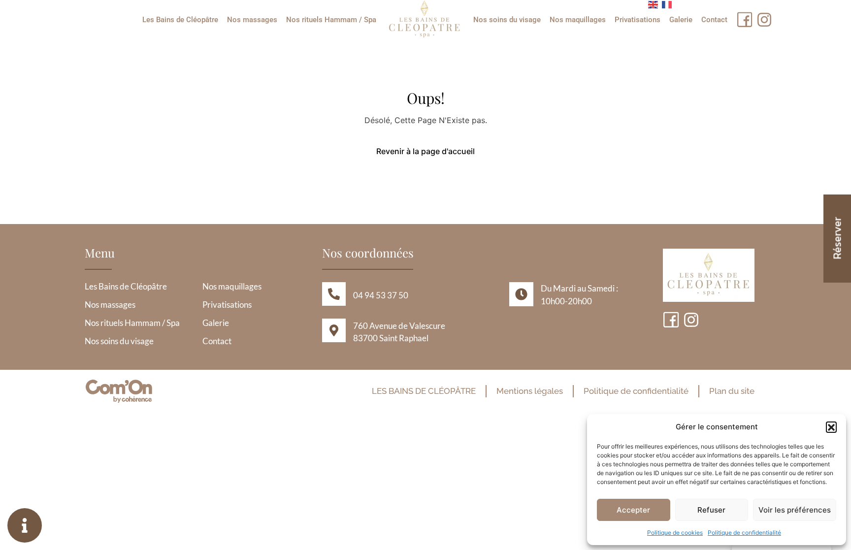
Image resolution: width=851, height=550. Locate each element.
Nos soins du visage (507, 19)
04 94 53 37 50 (380, 295)
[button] (831, 427)
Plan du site (731, 391)
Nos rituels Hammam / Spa (331, 19)
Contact (714, 19)
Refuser (711, 510)
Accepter (633, 510)
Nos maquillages (578, 19)
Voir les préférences (794, 510)
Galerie (680, 19)
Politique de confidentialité (744, 532)
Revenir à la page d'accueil (425, 151)
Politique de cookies (675, 532)
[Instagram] (764, 20)
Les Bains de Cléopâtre (180, 19)
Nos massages (252, 19)
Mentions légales (529, 391)
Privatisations (637, 19)
